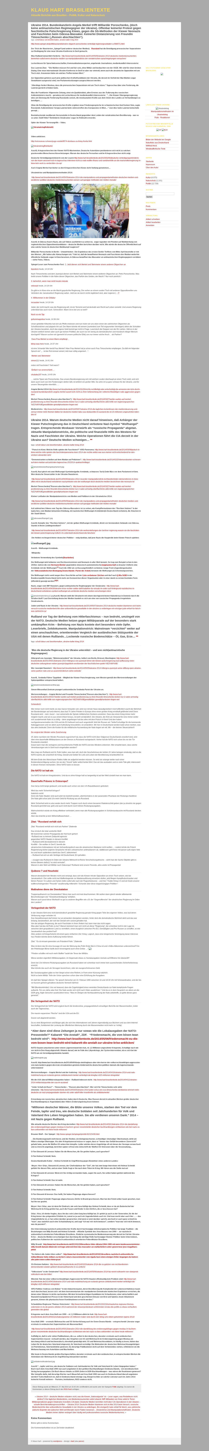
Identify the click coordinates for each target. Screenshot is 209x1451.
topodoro (35, 269)
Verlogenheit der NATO (43, 908)
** (91, 439)
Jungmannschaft (108, 565)
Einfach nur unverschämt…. (42, 370)
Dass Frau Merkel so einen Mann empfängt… (50, 339)
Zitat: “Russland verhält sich (46, 821)
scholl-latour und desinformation (48, 445)
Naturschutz (151, 181)
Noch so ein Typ (37, 314)
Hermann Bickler (58, 565)
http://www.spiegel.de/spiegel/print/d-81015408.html (77, 1134)
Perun (81, 1441)
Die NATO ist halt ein (42, 770)
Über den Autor (152, 168)
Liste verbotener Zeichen (93, 575)
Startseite (150, 161)
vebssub (34, 286)
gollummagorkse (38, 319)
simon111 (35, 360)
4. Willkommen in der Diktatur (43, 298)
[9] (57, 580)
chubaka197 (36, 375)
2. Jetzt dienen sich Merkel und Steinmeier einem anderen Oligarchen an (95, 264)
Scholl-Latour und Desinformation (47, 40)
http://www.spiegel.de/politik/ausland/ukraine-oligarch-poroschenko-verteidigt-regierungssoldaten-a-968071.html (78, 44)
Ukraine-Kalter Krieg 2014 (69, 40)
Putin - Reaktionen (162, 118)
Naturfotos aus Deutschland (157, 143)
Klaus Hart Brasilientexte (70, 10)
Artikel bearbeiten (153, 222)
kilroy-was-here (37, 344)
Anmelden (150, 225)
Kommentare (151, 209)
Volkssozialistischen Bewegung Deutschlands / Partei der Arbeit (62, 571)
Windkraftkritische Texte (155, 149)
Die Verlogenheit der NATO (45, 1001)
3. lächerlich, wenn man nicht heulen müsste (49, 281)
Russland (95, 49)
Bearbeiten (68, 558)
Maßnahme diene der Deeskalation (49, 889)
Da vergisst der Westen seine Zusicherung (48, 732)
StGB (124, 575)
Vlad (72, 1441)
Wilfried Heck (151, 146)
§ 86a (119, 575)
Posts (148, 206)
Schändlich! (36, 704)
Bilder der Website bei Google (158, 140)
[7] (58, 567)
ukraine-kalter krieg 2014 (73, 445)
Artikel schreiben (153, 219)
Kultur (148, 177)
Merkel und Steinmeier (40, 356)
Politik (114, 1387)
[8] (55, 580)
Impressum (150, 164)
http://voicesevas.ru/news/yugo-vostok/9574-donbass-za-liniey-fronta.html (61, 141)
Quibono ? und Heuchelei (44, 871)
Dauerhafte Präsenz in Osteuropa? (49, 781)
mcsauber (35, 302)
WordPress (57, 1441)
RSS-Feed (68, 1389)
